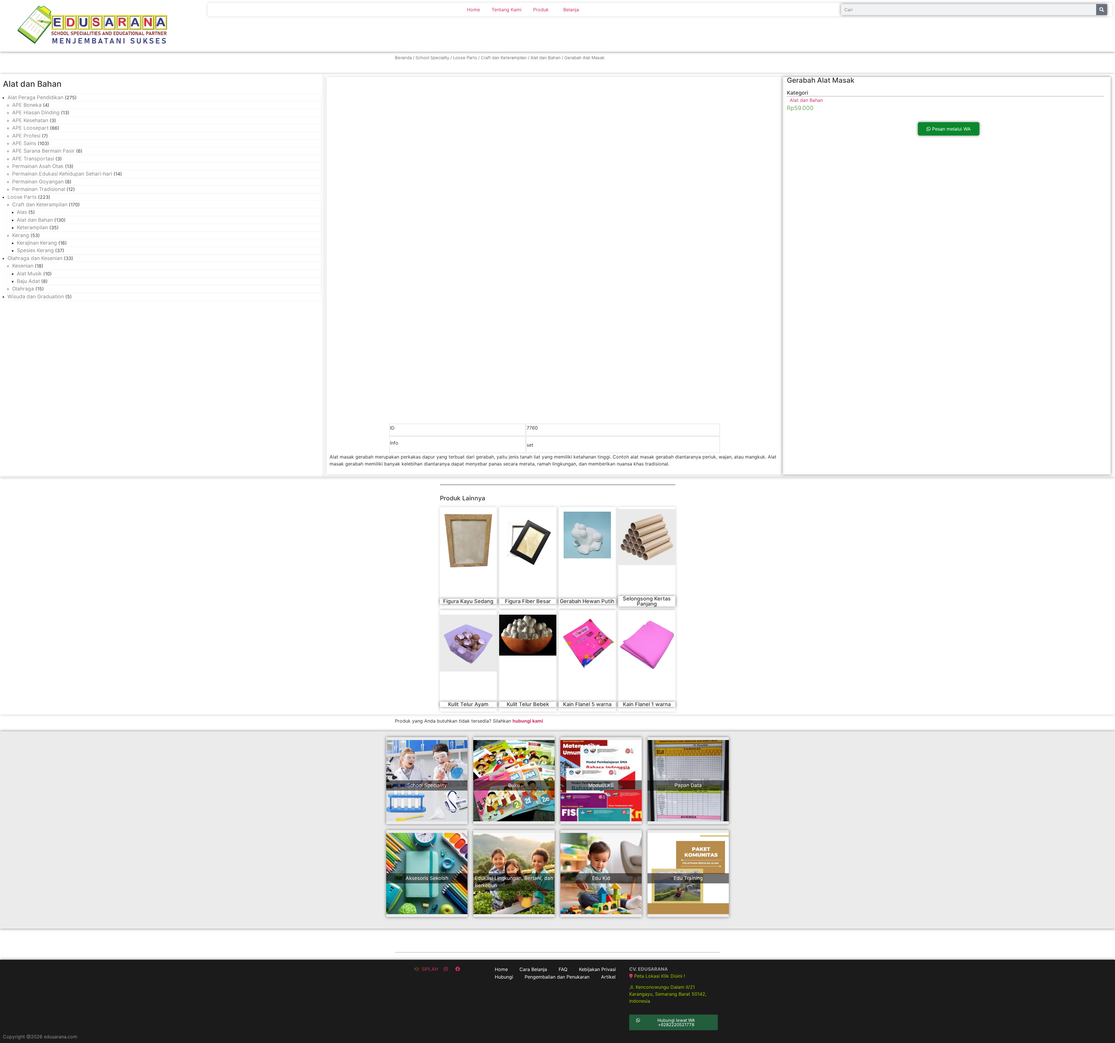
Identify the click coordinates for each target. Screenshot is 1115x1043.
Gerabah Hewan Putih (587, 601)
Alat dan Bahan (545, 57)
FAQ (563, 969)
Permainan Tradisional (38, 189)
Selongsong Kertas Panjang (647, 601)
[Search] (1101, 9)
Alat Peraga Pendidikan (35, 97)
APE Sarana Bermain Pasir (43, 151)
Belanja (571, 9)
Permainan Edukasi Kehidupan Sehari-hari (62, 174)
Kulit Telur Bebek (528, 704)
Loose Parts (465, 57)
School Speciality (432, 57)
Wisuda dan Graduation (36, 296)
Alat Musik (29, 273)
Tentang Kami (506, 9)
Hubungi (504, 977)
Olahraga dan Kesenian (35, 258)
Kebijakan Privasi (597, 969)
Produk (541, 9)
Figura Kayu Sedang (468, 601)
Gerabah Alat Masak (820, 80)
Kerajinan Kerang (37, 243)
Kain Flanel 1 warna (647, 704)
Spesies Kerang (35, 250)
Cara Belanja (533, 969)
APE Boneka (27, 105)
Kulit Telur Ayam (468, 704)
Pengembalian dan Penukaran (557, 977)
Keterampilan (32, 227)
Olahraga (23, 289)
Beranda (403, 57)
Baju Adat (28, 281)
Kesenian (22, 266)
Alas (22, 212)
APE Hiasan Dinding (36, 112)
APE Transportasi (33, 159)
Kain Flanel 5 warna (587, 704)
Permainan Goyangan (38, 181)
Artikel (608, 977)
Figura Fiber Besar (528, 601)
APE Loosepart (30, 128)
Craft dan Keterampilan (504, 57)
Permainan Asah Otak (38, 166)
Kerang (20, 235)
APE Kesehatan (30, 120)
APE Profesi (26, 136)
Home (473, 9)
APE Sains (24, 143)
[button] (948, 129)
